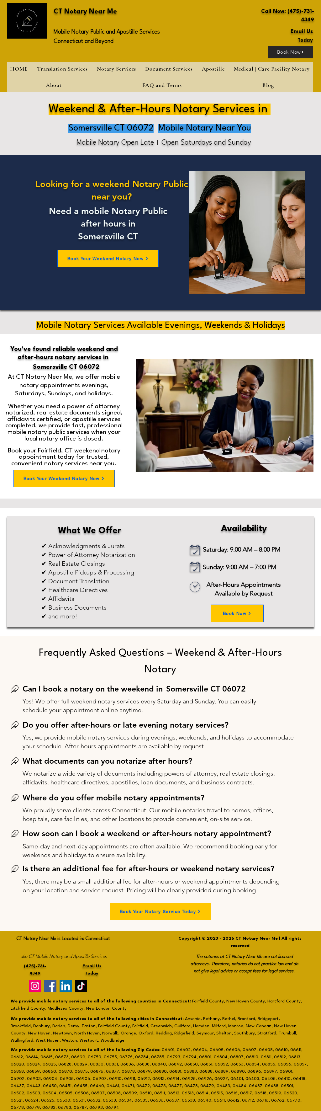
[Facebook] (50, 986)
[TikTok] (81, 986)
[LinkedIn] (66, 986)
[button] (116, 69)
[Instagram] (35, 986)
